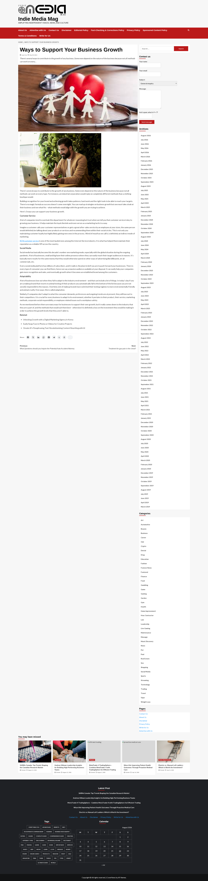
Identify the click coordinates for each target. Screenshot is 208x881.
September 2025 (147, 182)
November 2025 (147, 173)
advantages (46, 827)
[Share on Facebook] (28, 337)
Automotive (145, 525)
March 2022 (145, 359)
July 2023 (144, 292)
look (52, 849)
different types (28, 840)
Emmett (24, 770)
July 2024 (144, 241)
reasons (55, 854)
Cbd (142, 542)
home (51, 845)
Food (143, 581)
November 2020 (147, 427)
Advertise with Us (38, 30)
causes (30, 836)
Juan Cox (24, 55)
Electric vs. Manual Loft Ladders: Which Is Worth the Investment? (104, 812)
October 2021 (146, 380)
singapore (26, 858)
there (41, 858)
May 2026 (144, 148)
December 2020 (147, 422)
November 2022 (147, 325)
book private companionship (33, 831)
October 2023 (146, 279)
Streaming (145, 680)
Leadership (145, 624)
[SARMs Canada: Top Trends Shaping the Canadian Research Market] (34, 751)
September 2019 (147, 486)
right (63, 854)
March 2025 (145, 207)
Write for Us (44, 36)
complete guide (41, 836)
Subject (142, 80)
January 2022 (146, 367)
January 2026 (146, 165)
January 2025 (146, 216)
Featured (144, 572)
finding (29, 845)
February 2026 (146, 161)
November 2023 (147, 275)
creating (70, 836)
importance (60, 845)
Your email (143, 71)
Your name (143, 62)
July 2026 (144, 140)
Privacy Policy (133, 30)
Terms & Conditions (27, 36)
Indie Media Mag (38, 19)
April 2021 (145, 405)
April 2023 (145, 304)
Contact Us (54, 30)
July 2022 (144, 342)
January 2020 (146, 469)
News (143, 646)
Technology (145, 685)
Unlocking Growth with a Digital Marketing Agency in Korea (48, 319)
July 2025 (144, 190)
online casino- (35, 854)
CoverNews (111, 877)
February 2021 (146, 414)
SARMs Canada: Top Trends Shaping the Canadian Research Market (104, 793)
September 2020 (147, 435)
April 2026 (145, 152)
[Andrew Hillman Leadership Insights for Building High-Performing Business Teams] (69, 751)
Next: (122, 347)
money (68, 849)
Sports (143, 676)
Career (143, 537)
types (61, 858)
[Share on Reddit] (54, 337)
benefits (56, 827)
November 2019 (147, 477)
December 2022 (147, 321)
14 (112, 846)
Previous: (47, 347)
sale (69, 854)
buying (23, 836)
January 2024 (146, 266)
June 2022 (145, 346)
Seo (142, 663)
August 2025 (146, 186)
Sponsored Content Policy (155, 30)
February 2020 (146, 464)
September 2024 (147, 232)
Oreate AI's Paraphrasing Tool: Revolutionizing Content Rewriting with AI (54, 328)
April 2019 (145, 502)
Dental (143, 550)
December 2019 (147, 473)
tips (55, 858)
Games (37, 845)
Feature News (146, 568)
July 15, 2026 (170, 770)
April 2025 (145, 203)
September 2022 (147, 334)
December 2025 (147, 169)
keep (32, 849)
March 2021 (145, 410)
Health (143, 607)
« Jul (103, 865)
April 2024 (145, 254)
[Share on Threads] (64, 337)
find (22, 845)
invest (25, 849)
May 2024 (144, 249)
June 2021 (145, 397)
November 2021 (147, 376)
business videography (62, 831)
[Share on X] (33, 337)
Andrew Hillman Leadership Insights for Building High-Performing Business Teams (69, 767)
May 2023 (144, 300)
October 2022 (146, 330)
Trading (144, 689)
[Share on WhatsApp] (43, 337)
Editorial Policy (81, 30)
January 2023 (146, 317)
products (46, 854)
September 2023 (147, 283)
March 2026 (145, 157)
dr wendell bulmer (54, 840)
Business (144, 533)
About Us (22, 30)
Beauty (143, 529)
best (63, 827)
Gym (142, 602)
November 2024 (147, 224)
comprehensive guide (57, 836)
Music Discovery (147, 641)
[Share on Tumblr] (59, 337)
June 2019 (145, 498)
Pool (142, 654)
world (53, 862)
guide (44, 845)
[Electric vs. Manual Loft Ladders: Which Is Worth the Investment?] (173, 751)
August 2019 (146, 490)
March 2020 (145, 460)
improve (70, 845)
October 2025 (146, 178)
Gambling (144, 585)
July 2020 (144, 443)
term (34, 858)
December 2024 (147, 220)
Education (145, 559)
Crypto (143, 546)
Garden (144, 598)
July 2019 (144, 494)
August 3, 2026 (101, 772)
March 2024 (145, 258)
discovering (40, 840)
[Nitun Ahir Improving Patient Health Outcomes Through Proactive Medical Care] (138, 751)
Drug (143, 555)
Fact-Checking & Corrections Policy (107, 30)
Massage (144, 637)
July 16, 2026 (135, 772)
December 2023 (147, 270)
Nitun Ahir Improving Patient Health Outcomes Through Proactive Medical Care (138, 767)
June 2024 (145, 245)
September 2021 (147, 384)
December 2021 (147, 372)
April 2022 (145, 355)
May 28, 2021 (33, 55)
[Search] (188, 30)
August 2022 (146, 338)
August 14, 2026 (32, 770)
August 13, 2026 (67, 772)
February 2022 (146, 363)
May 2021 (144, 401)
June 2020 (145, 448)
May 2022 (144, 351)
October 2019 (146, 481)
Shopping (144, 667)
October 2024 (146, 228)
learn (45, 849)
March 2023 (145, 308)
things (48, 858)
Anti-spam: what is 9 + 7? (148, 112)
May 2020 (144, 452)
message (60, 849)
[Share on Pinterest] (49, 337)
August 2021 (146, 389)
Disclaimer (67, 30)
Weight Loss (145, 702)
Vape (143, 698)
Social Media (145, 672)
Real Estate (145, 659)
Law (142, 620)
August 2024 (146, 237)
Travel (143, 693)
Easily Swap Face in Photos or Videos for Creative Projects (47, 324)
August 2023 (146, 287)
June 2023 (145, 296)
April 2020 (145, 456)
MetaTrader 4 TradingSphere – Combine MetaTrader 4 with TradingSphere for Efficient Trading (102, 767)
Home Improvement (148, 611)
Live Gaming (145, 628)
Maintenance (146, 633)
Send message (147, 122)
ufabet (68, 858)
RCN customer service (29, 241)
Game (143, 589)
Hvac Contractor (147, 615)
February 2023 (146, 313)
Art (142, 520)
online (24, 854)
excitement (67, 840)
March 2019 (145, 507)
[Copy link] (70, 337)
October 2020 (146, 431)
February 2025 (146, 211)
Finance (144, 576)
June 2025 (145, 195)
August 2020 (146, 439)
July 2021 (144, 393)
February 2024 (146, 262)
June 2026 (145, 144)
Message (142, 89)
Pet (142, 650)
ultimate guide (43, 862)
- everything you (33, 827)
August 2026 (146, 135)
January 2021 (146, 418)
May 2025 (144, 199)
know (39, 849)
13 (104, 846)
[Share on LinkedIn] (38, 337)
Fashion (144, 563)
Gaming (144, 594)
